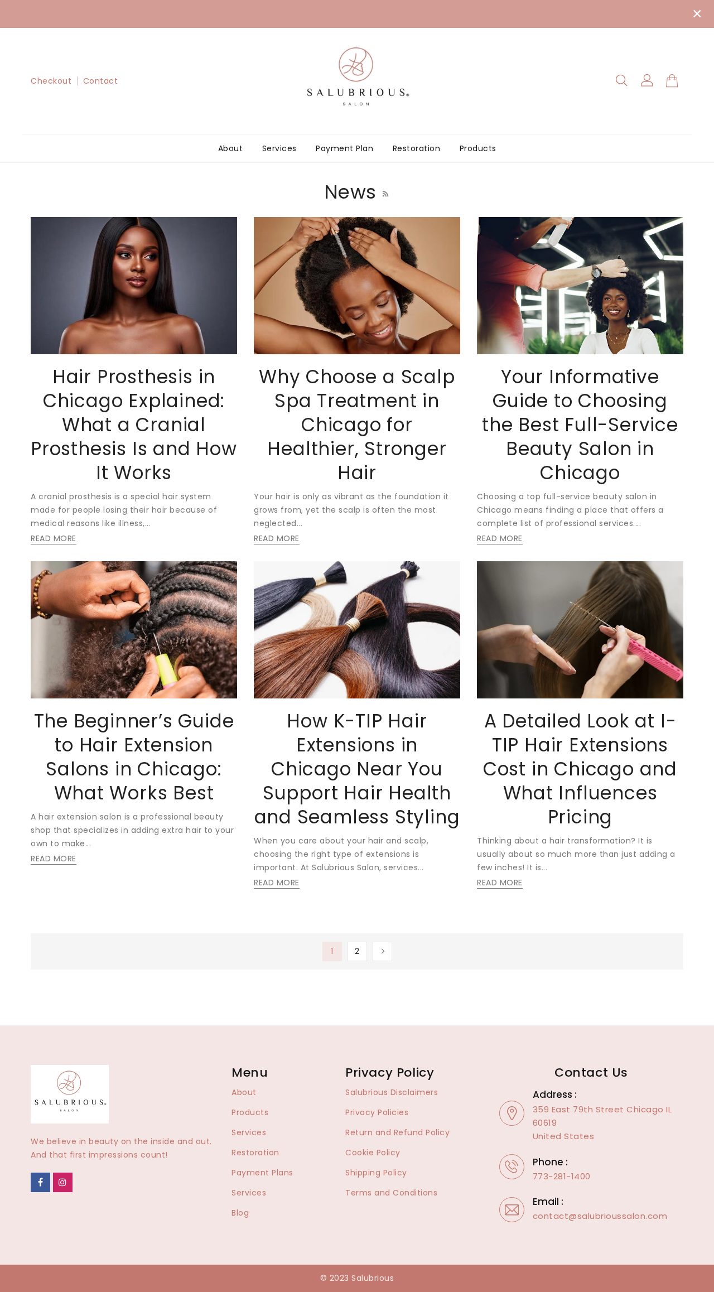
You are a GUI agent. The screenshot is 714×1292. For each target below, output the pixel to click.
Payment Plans (262, 1172)
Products (249, 1112)
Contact (100, 80)
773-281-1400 (562, 1176)
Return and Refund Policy (397, 1132)
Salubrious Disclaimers (391, 1092)
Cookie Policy (373, 1152)
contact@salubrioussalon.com (600, 1216)
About (244, 1092)
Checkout (51, 80)
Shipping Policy (376, 1172)
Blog (240, 1212)
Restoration (255, 1152)
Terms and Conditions (391, 1192)
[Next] (382, 951)
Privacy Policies (376, 1112)
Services (248, 1132)
